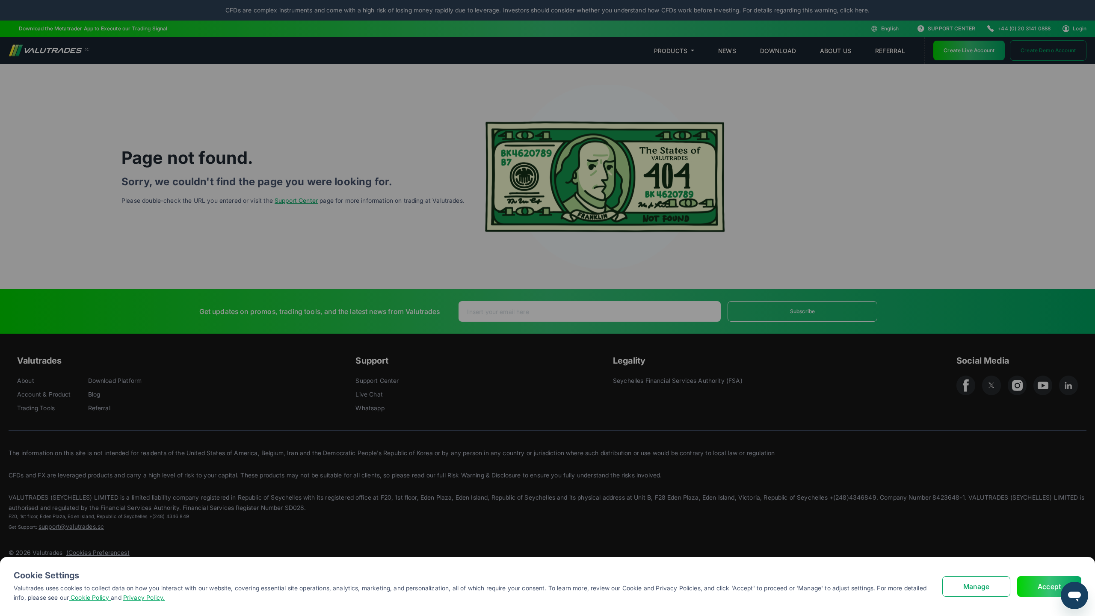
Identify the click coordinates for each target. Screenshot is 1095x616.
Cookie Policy (90, 597)
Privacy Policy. (144, 597)
